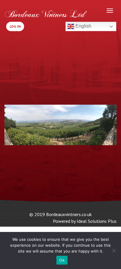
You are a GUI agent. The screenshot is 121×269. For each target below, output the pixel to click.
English (82, 26)
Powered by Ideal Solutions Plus (85, 221)
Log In (15, 26)
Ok (62, 260)
